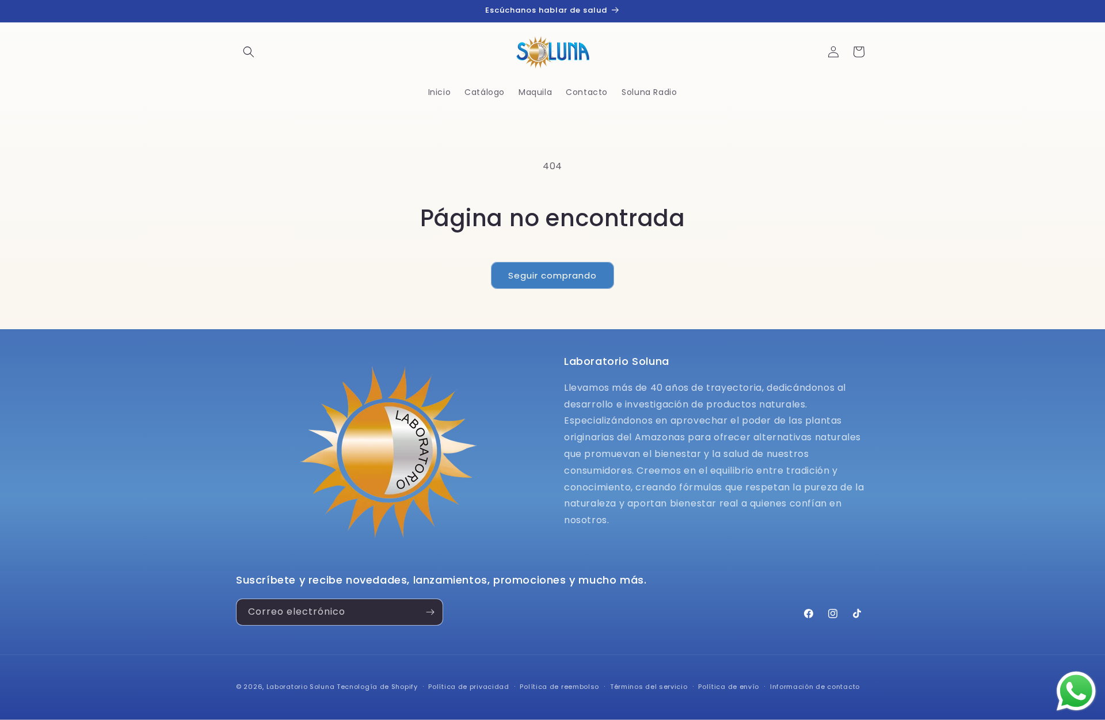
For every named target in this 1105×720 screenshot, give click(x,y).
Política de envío (728, 686)
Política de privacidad (468, 686)
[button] (248, 51)
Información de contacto (815, 686)
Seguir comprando (552, 275)
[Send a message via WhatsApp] (1076, 691)
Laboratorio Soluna (300, 686)
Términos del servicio (649, 686)
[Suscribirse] (430, 612)
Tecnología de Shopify (377, 686)
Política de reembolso (559, 686)
